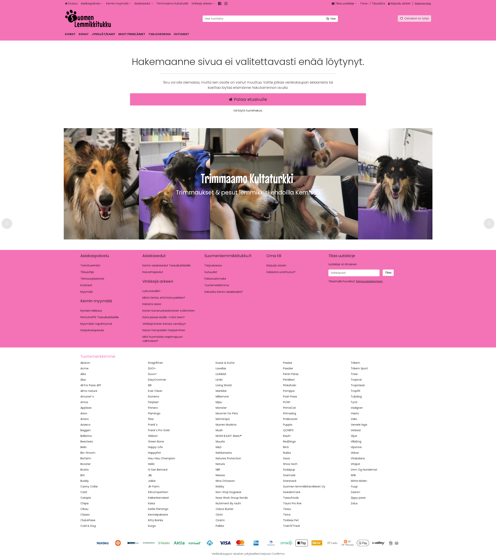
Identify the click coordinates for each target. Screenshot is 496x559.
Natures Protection (228, 458)
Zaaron (355, 492)
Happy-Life (155, 447)
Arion (83, 413)
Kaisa (151, 503)
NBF (218, 470)
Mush (219, 430)
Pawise (287, 363)
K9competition (158, 492)
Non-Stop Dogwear (228, 492)
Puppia (287, 425)
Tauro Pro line (292, 503)
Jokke (152, 481)
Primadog (289, 413)
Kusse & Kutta (225, 363)
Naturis (220, 464)
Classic (85, 515)
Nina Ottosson (225, 481)
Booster (85, 464)
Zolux (354, 503)
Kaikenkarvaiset (158, 498)
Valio (354, 419)
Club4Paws (87, 520)
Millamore (222, 396)
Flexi (151, 419)
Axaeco (85, 425)
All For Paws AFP (90, 385)
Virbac (355, 453)
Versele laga (359, 425)
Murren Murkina (226, 425)
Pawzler (288, 368)
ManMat (221, 391)
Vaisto (355, 413)
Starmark (289, 475)
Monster (221, 408)
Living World (224, 385)
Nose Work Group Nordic (232, 498)
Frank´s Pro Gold (159, 430)
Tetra (286, 515)
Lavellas (221, 368)
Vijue (354, 436)
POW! (286, 402)
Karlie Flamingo (158, 509)
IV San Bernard (157, 470)
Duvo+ (152, 374)
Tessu (287, 509)
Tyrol (354, 402)
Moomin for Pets (227, 413)
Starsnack (289, 481)
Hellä (151, 464)
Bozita (84, 470)
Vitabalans (358, 458)
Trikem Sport (359, 368)
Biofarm (85, 458)
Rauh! (287, 436)
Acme (84, 368)
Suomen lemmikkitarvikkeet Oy (304, 486)
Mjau (219, 402)
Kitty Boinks (155, 520)
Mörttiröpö (223, 419)
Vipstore (356, 447)
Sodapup (289, 470)
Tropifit (355, 391)
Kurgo (152, 526)
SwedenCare (291, 492)
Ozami (220, 520)
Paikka (220, 526)
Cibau (84, 509)
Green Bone (156, 441)
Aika (83, 374)
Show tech (290, 464)
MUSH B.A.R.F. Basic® (229, 436)
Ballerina (86, 436)
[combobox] (270, 18)
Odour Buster (224, 509)
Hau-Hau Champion (161, 458)
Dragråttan (155, 363)
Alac (83, 380)
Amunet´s (87, 396)
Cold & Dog (88, 526)
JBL (150, 475)
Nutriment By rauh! (228, 503)
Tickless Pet (291, 520)
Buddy (84, 481)
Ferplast (153, 402)
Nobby (220, 486)
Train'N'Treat (291, 526)
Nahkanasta (224, 453)
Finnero (153, 408)
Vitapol (355, 464)
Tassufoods (291, 498)
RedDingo (289, 441)
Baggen (85, 430)
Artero (84, 419)
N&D (218, 447)
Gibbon (153, 436)
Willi (353, 475)
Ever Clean (155, 391)
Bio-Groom (87, 453)
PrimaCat (289, 408)
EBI (150, 385)
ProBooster (290, 419)
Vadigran (357, 408)
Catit (83, 492)
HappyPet (154, 453)
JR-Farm (153, 486)
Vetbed (356, 430)
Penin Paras (291, 374)
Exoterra (153, 396)
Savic (286, 458)
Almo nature (88, 391)
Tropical (356, 380)
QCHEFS (288, 430)
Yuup (354, 486)
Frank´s (153, 425)
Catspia (85, 498)
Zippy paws (358, 498)
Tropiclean (358, 385)
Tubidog (356, 396)
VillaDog (356, 441)
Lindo (219, 380)
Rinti (286, 447)
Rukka (287, 453)
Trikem (355, 363)
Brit (82, 475)
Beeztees (86, 441)
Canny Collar (89, 486)
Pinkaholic (289, 385)
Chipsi (84, 503)
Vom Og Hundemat (364, 470)
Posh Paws (290, 396)
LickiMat (221, 374)
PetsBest (289, 380)
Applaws (85, 408)
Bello (83, 447)
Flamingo (154, 413)
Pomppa (288, 391)
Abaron (85, 363)
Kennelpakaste (158, 515)
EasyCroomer (157, 380)
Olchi (219, 515)
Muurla (220, 441)
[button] (369, 281)
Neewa (220, 475)
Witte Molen (359, 481)
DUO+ (152, 368)
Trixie (354, 374)
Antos (84, 402)
